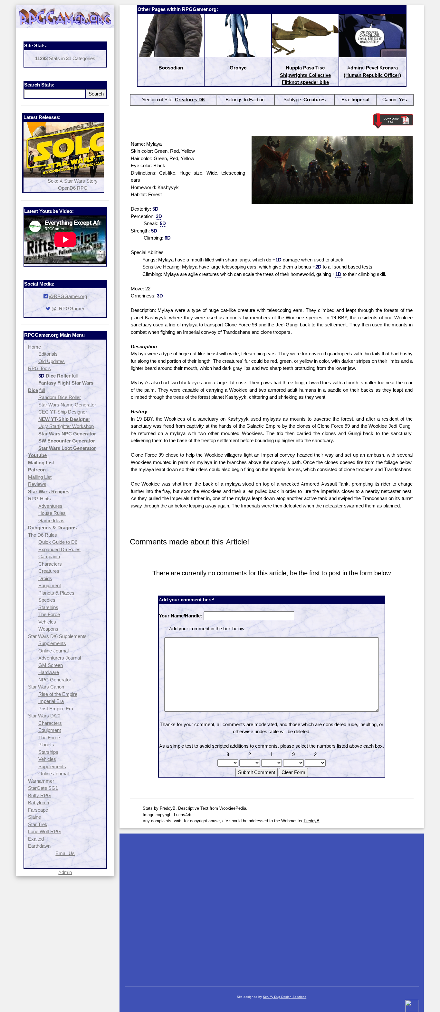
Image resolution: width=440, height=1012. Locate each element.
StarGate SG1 (43, 788)
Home (34, 347)
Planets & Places (56, 593)
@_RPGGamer (68, 308)
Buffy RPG (39, 795)
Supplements (52, 643)
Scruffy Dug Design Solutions (284, 996)
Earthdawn (39, 846)
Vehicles (47, 622)
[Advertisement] (272, 907)
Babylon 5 (38, 802)
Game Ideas (51, 520)
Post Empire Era (55, 709)
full (75, 376)
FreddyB (312, 820)
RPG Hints (39, 499)
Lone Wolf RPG (44, 831)
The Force (49, 614)
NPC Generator (54, 680)
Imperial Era (51, 701)
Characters (50, 564)
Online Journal (53, 651)
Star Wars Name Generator (67, 405)
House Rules (52, 513)
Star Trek (37, 824)
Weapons (48, 629)
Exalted (36, 839)
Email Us (65, 853)
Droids (45, 578)
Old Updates (51, 361)
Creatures (48, 571)
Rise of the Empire (57, 694)
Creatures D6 (190, 99)
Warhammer (41, 781)
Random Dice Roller (59, 397)
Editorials (48, 354)
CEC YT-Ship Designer (62, 412)
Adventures (50, 506)
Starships (48, 607)
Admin (65, 872)
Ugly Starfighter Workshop (66, 426)
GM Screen (50, 665)
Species (46, 600)
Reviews (37, 484)
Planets (46, 745)
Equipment (49, 585)
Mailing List (40, 477)
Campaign (49, 556)
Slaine (34, 817)
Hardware (48, 672)
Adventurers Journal (59, 658)
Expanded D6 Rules (59, 549)
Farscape (38, 810)
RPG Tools (39, 368)
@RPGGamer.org (68, 296)
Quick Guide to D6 (57, 542)
